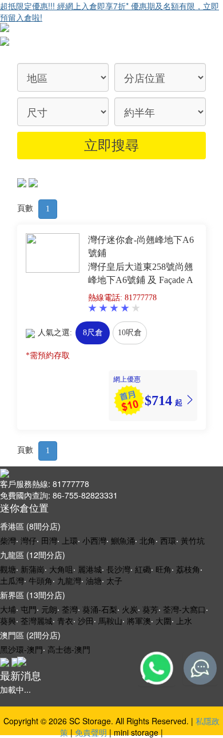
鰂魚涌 (123, 540)
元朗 (49, 609)
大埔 (8, 609)
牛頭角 (41, 580)
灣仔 (29, 540)
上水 (184, 620)
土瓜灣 (12, 580)
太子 (114, 580)
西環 (168, 540)
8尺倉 (93, 332)
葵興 (8, 620)
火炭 (130, 609)
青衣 (65, 620)
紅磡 (143, 569)
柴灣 (8, 540)
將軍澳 (139, 620)
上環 (70, 540)
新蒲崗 (33, 569)
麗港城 (90, 569)
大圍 (164, 620)
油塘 (94, 580)
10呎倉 (130, 332)
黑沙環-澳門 (21, 649)
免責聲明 (91, 732)
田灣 (49, 540)
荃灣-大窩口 (184, 609)
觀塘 (8, 569)
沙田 (86, 620)
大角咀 (61, 569)
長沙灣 (118, 569)
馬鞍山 (110, 620)
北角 (148, 540)
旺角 (164, 569)
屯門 (29, 609)
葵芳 (150, 609)
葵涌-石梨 (99, 609)
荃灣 (70, 609)
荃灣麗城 (37, 620)
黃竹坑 (193, 540)
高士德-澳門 (68, 649)
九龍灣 (69, 580)
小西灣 (94, 540)
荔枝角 (188, 569)
